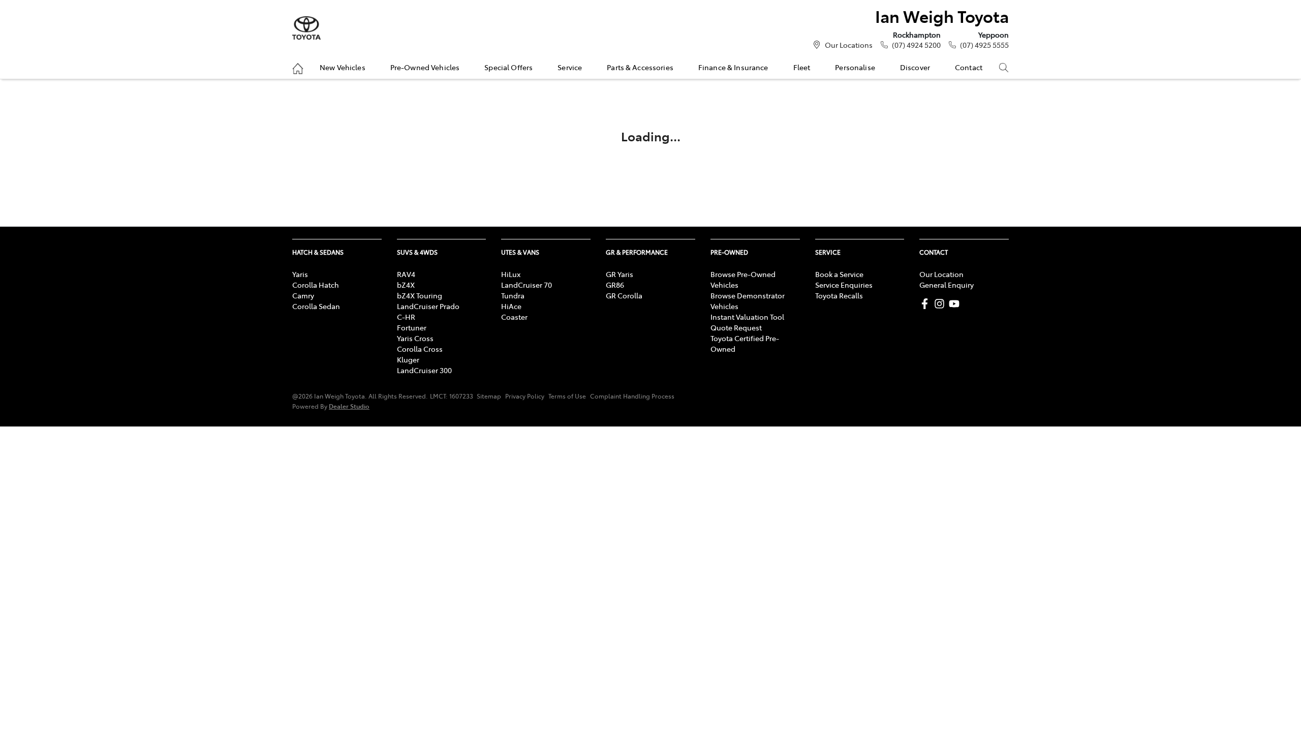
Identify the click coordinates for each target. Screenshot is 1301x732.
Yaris (300, 274)
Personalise (855, 67)
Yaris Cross (415, 338)
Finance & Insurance (733, 67)
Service (569, 67)
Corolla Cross (420, 349)
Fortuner (411, 327)
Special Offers (508, 67)
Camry (303, 295)
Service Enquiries (844, 285)
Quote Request (736, 327)
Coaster (514, 317)
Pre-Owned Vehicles (425, 67)
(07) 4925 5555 (984, 45)
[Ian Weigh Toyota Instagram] (941, 303)
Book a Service (839, 274)
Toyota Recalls (839, 295)
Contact (968, 67)
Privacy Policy (524, 396)
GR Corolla (624, 295)
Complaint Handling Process (632, 396)
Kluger (408, 359)
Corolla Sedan (316, 306)
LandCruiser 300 (424, 370)
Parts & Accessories (640, 67)
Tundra (512, 295)
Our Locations (849, 45)
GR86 (615, 285)
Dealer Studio (349, 406)
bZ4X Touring (419, 295)
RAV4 (406, 274)
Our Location (941, 274)
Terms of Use (567, 396)
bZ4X (406, 285)
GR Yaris (619, 274)
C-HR (406, 317)
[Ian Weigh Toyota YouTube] (956, 303)
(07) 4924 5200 (916, 45)
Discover (915, 67)
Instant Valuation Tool (747, 317)
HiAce (511, 306)
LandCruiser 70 (526, 285)
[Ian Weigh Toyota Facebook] (926, 303)
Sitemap (489, 396)
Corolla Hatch (315, 285)
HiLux (510, 274)
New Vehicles (342, 67)
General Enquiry (946, 285)
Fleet (802, 67)
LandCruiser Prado (428, 306)
